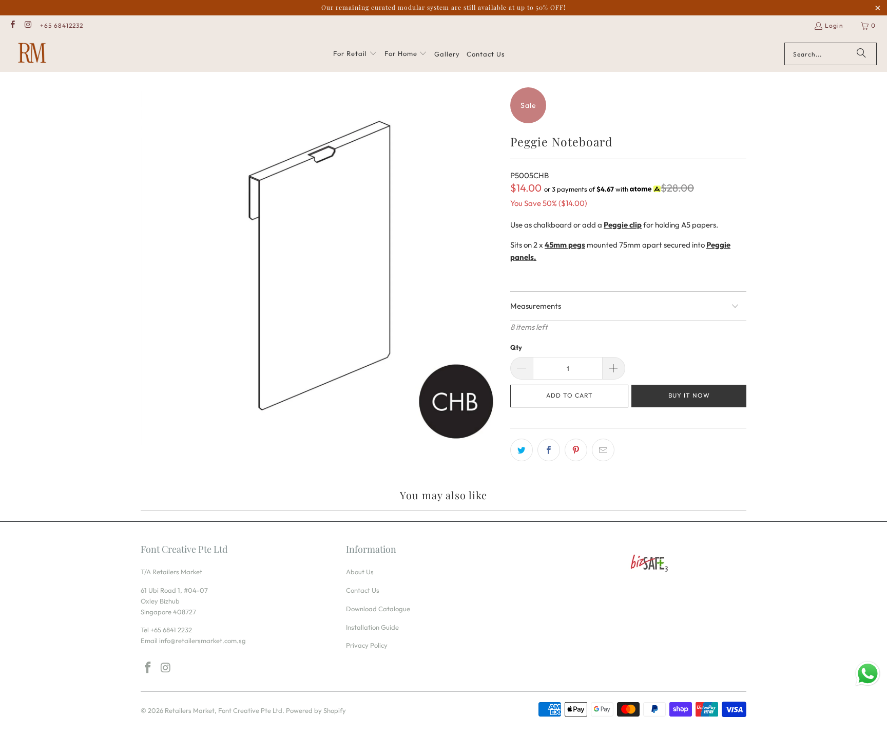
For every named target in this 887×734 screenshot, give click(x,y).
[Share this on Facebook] (548, 450)
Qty (516, 347)
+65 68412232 (61, 25)
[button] (355, 54)
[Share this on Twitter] (521, 450)
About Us (360, 572)
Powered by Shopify (316, 710)
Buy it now (689, 395)
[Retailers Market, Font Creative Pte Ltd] (32, 54)
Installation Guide (372, 627)
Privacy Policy (367, 645)
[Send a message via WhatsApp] (868, 674)
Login (834, 25)
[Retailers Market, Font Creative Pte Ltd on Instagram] (27, 25)
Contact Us (362, 590)
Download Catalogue (378, 609)
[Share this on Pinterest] (576, 450)
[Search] (861, 54)
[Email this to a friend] (603, 450)
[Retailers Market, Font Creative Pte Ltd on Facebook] (12, 25)
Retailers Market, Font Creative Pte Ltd (223, 710)
